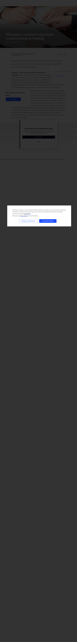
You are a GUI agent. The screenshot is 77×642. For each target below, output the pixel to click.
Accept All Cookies (47, 221)
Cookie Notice (27, 213)
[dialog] (39, 215)
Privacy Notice (23, 215)
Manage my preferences (28, 221)
